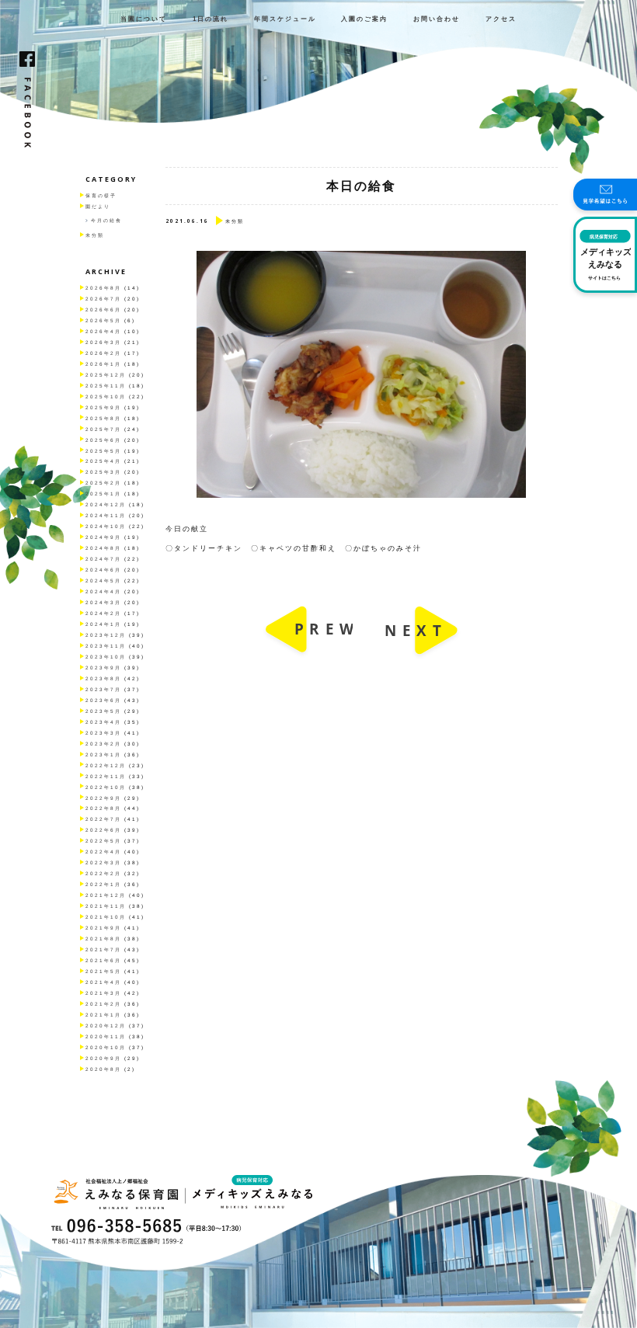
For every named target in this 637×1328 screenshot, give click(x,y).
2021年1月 (103, 1014)
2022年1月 (103, 884)
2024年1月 (103, 624)
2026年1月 (103, 364)
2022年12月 (105, 765)
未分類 (94, 235)
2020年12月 (105, 1025)
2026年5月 (103, 320)
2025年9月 (103, 407)
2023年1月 (103, 754)
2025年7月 (103, 429)
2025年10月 (105, 396)
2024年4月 (103, 591)
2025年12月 (105, 374)
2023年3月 (103, 732)
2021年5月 (103, 971)
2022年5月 (103, 840)
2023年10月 (105, 656)
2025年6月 (103, 440)
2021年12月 (105, 895)
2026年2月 (103, 353)
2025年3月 (103, 472)
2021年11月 (105, 906)
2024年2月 (103, 613)
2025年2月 (103, 482)
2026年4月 (103, 331)
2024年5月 (103, 580)
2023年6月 (103, 700)
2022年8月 (103, 808)
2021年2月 (103, 1003)
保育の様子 (101, 195)
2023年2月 (103, 743)
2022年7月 (103, 819)
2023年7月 (103, 689)
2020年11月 (105, 1036)
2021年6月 (103, 960)
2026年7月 (103, 298)
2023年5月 (103, 711)
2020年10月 (105, 1047)
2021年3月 (103, 993)
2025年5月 (103, 451)
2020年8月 (103, 1069)
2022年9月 (103, 798)
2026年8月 (103, 287)
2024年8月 (103, 548)
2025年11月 (105, 385)
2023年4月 (103, 722)
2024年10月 (105, 526)
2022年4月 (103, 851)
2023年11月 (105, 645)
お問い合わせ (436, 19)
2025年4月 (103, 461)
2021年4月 (103, 982)
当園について (143, 19)
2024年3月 (103, 602)
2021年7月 (103, 949)
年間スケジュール (285, 19)
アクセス (501, 19)
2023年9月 (103, 667)
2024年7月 (103, 558)
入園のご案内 (364, 19)
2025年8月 (103, 418)
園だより (97, 206)
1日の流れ (210, 19)
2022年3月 (103, 862)
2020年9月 (103, 1058)
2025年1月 (103, 493)
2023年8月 (103, 678)
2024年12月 (105, 504)
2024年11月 (105, 515)
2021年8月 (103, 938)
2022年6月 (103, 830)
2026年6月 (103, 309)
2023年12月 (105, 635)
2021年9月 (103, 927)
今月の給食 (106, 220)
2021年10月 (105, 917)
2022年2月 (103, 873)
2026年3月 (103, 342)
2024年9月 (103, 537)
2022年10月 (105, 787)
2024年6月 (103, 569)
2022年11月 (105, 776)
